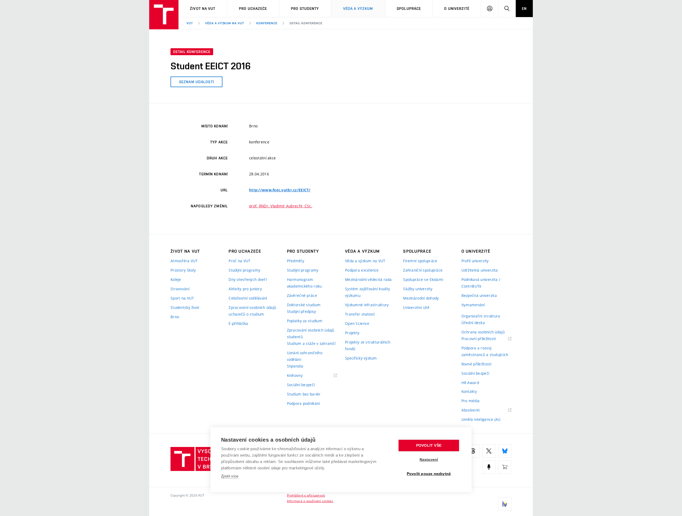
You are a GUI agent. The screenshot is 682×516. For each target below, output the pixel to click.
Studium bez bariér (304, 394)
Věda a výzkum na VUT (224, 23)
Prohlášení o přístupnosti (306, 495)
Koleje (175, 279)
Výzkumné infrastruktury (367, 304)
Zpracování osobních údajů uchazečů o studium (252, 311)
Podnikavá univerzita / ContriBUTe (480, 283)
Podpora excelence (362, 270)
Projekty (352, 332)
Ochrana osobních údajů (483, 331)
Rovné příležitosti (476, 363)
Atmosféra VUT (184, 260)
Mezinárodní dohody (421, 298)
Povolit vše (428, 446)
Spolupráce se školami (423, 279)
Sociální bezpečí (301, 384)
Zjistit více (229, 476)
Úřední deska (473, 322)
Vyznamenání (473, 304)
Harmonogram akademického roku (304, 283)
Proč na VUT (239, 260)
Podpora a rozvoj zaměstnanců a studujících (484, 351)
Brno (174, 316)
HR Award (470, 382)
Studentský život (184, 307)
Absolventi (477, 410)
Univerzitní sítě (416, 307)
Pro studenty (305, 8)
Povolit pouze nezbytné (429, 474)
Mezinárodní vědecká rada (368, 279)
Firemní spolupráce (420, 260)
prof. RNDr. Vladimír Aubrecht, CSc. (280, 205)
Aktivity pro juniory (245, 288)
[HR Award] (505, 504)
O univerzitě (456, 8)
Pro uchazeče (253, 8)
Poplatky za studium (304, 320)
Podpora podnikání (303, 403)
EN (524, 8)
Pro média (470, 400)
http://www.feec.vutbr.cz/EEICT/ (280, 190)
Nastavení (429, 460)
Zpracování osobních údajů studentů (310, 333)
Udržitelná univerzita (479, 270)
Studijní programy (244, 270)
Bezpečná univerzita (479, 295)
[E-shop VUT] (505, 467)
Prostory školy (183, 270)
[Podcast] (489, 467)
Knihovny (301, 376)
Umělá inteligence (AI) (480, 419)
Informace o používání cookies (310, 501)
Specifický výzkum (361, 358)
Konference (266, 23)
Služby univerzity (417, 288)
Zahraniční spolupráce (423, 270)
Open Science (357, 323)
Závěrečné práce (302, 295)
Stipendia (295, 366)
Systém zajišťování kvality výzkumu (367, 292)
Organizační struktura (480, 316)
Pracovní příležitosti (485, 339)
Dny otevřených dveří (248, 279)
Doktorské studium (304, 304)
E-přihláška (238, 323)
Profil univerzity (475, 260)
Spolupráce (409, 8)
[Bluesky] (505, 451)
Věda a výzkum (358, 8)
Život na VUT (202, 8)
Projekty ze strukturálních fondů (367, 345)
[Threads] (473, 451)
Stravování (179, 288)
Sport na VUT (182, 298)
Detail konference (306, 23)
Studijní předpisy (301, 311)
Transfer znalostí (360, 314)
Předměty (295, 260)
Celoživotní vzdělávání (248, 298)
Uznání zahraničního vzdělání (304, 356)
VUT (189, 23)
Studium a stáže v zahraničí (311, 343)
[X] (489, 451)
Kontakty (469, 391)
